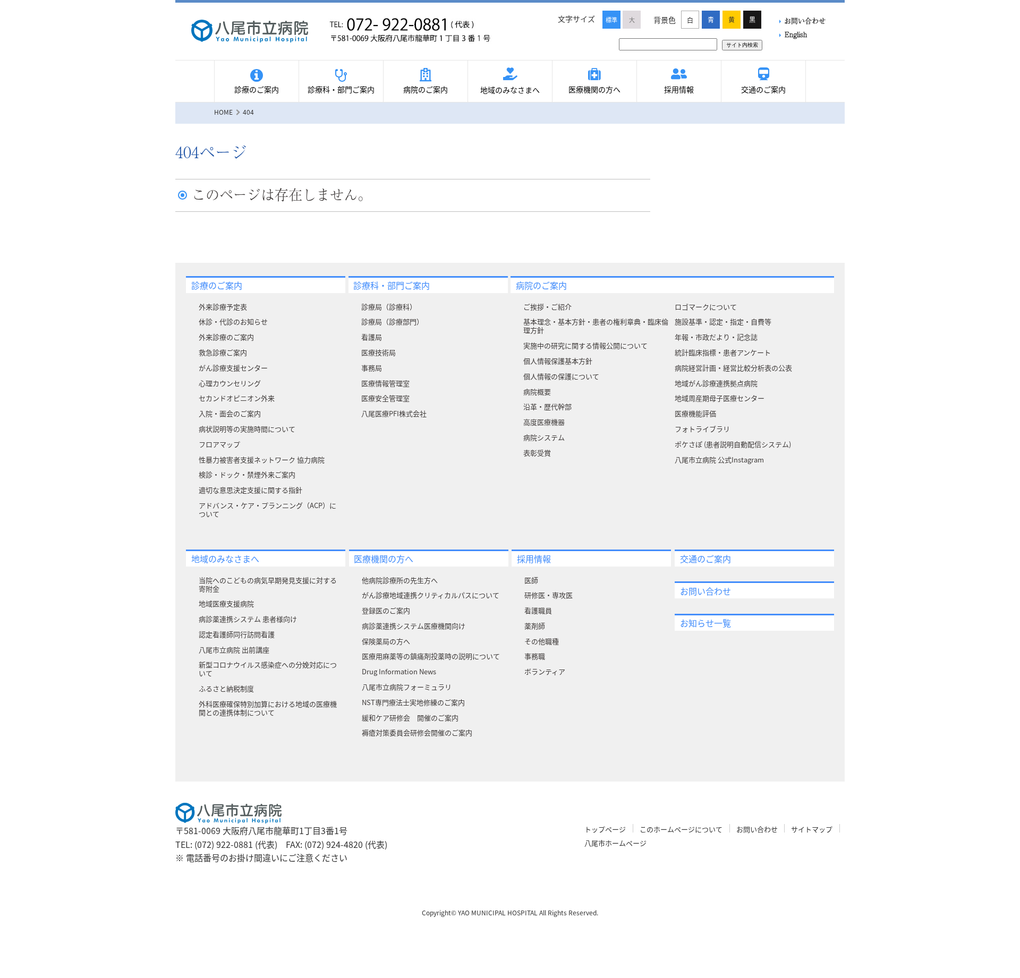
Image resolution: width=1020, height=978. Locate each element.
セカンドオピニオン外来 (237, 398)
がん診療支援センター (233, 368)
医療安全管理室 (385, 398)
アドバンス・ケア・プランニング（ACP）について (267, 509)
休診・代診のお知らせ (233, 321)
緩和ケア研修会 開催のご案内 (410, 718)
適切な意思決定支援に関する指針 (250, 490)
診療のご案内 (256, 89)
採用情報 (679, 89)
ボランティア (544, 671)
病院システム (544, 437)
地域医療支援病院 (226, 603)
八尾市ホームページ (615, 843)
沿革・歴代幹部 (547, 406)
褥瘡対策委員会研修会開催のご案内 (417, 732)
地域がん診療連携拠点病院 (716, 383)
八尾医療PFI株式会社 (394, 413)
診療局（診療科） (388, 307)
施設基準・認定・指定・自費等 (723, 321)
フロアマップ (219, 444)
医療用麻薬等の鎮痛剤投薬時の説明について (431, 656)
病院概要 (537, 392)
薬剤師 (534, 626)
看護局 (371, 337)
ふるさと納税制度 (226, 688)
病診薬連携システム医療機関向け (413, 626)
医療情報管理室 (385, 383)
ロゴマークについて (706, 307)
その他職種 (541, 641)
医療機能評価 (695, 413)
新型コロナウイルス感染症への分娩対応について (268, 668)
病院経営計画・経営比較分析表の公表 (733, 368)
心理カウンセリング (230, 383)
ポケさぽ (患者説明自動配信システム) (733, 444)
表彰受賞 (537, 453)
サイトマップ (811, 829)
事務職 (534, 656)
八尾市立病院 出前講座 (234, 650)
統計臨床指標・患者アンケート (723, 352)
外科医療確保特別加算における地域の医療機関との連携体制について (268, 708)
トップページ (605, 829)
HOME (223, 111)
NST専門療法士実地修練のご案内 (413, 702)
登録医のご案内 (386, 610)
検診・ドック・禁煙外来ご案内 (247, 474)
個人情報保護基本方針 (557, 361)
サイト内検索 (742, 45)
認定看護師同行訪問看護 (237, 634)
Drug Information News (399, 671)
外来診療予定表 (223, 307)
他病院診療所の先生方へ (400, 580)
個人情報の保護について (561, 376)
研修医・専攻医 (548, 595)
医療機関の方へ (594, 89)
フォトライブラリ (702, 429)
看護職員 (538, 610)
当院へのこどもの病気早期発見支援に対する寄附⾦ (268, 584)
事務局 (371, 368)
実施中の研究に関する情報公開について (585, 345)
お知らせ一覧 (705, 622)
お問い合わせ (805, 20)
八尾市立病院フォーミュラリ (407, 687)
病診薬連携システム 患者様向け (248, 619)
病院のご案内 (425, 89)
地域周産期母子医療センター (719, 398)
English (796, 34)
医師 (531, 580)
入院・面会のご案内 (230, 413)
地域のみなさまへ (510, 89)
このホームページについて (681, 829)
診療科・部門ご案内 (341, 89)
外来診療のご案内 (226, 337)
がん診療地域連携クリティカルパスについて (430, 595)
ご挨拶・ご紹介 (547, 307)
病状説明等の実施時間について (247, 429)
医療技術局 (378, 352)
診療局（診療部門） (392, 321)
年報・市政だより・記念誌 (716, 337)
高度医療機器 (544, 422)
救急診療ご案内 (223, 352)
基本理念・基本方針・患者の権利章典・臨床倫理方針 (595, 325)
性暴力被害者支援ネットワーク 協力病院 (262, 459)
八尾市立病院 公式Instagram (719, 459)
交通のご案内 (763, 89)
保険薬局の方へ (386, 641)
